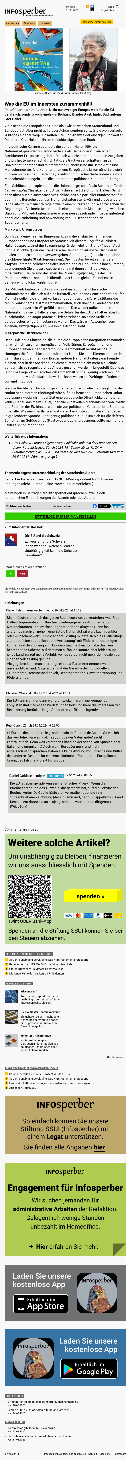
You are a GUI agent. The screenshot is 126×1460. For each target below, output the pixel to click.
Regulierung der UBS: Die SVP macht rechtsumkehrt (41, 964)
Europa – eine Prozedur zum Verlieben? (62, 484)
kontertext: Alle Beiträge (36, 1035)
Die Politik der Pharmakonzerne (40, 1012)
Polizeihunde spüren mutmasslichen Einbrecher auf (40, 1436)
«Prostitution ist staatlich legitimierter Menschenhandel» (43, 1402)
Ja (10, 573)
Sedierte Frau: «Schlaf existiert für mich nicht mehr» (40, 1410)
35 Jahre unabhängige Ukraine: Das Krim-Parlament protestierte (49, 959)
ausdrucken (64, 506)
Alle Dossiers (114, 1057)
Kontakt (92, 1454)
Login (111, 6)
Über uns (29, 23)
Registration (107, 10)
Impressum (120, 1454)
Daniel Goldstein (16, 109)
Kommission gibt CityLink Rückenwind (31, 1428)
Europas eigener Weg (47, 443)
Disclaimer (105, 1454)
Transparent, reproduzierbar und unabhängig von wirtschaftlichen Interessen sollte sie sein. (41, 999)
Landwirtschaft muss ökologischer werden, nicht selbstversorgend (50, 1083)
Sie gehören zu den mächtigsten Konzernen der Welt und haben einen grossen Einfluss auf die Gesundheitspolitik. (40, 1021)
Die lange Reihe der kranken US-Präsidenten (36, 973)
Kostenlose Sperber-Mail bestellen (65, 516)
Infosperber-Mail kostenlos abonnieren (65, 1454)
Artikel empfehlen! (21, 506)
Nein (22, 573)
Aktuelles (12, 23)
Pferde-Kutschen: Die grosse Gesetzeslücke (36, 969)
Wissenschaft (29, 991)
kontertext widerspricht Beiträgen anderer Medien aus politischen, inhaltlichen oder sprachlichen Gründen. (39, 1045)
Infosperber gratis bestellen (97, 22)
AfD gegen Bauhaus (21, 1088)
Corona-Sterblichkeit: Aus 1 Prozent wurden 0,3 (38, 1074)
